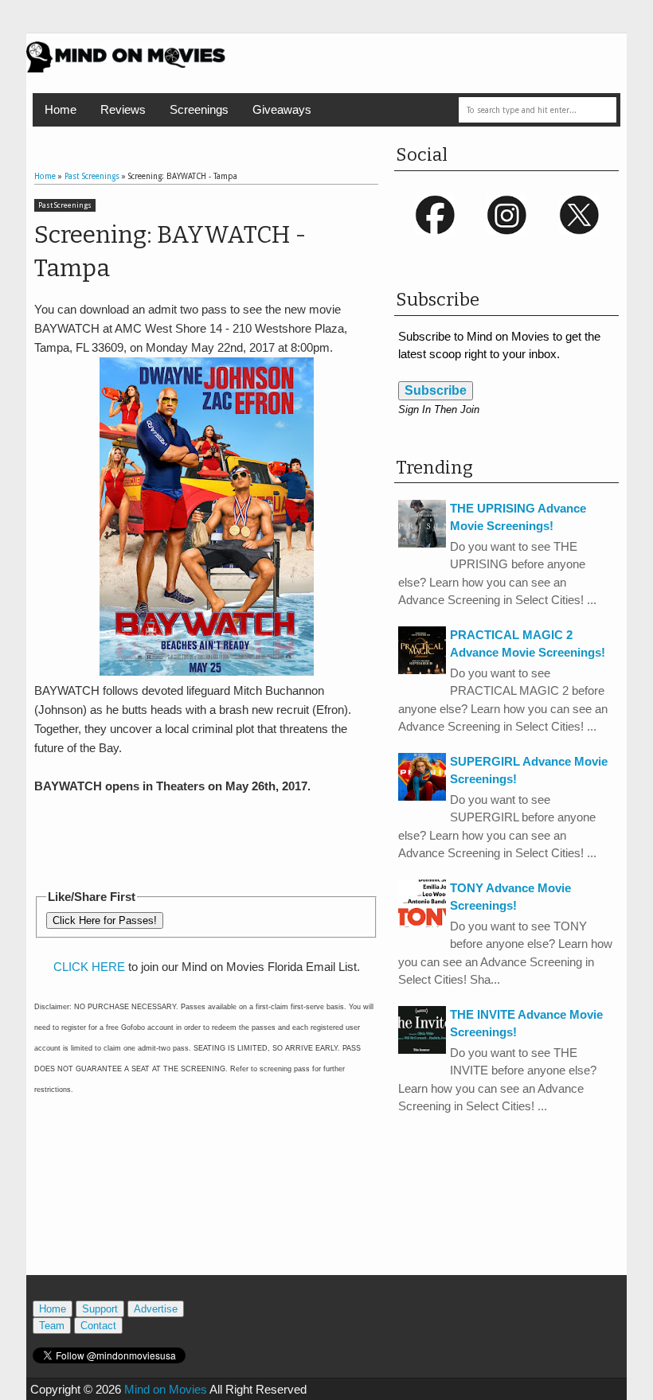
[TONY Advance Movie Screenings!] (422, 923)
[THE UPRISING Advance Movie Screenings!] (422, 543)
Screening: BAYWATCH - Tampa (170, 251)
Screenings (199, 109)
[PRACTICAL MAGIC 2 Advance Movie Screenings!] (422, 670)
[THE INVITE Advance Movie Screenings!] (422, 1049)
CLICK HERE (89, 966)
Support (100, 1309)
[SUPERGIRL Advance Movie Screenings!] (422, 796)
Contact (98, 1326)
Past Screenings (65, 205)
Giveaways (281, 109)
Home (60, 109)
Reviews (123, 109)
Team (52, 1326)
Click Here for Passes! (105, 920)
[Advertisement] (220, 839)
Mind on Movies (165, 1389)
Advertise (156, 1309)
